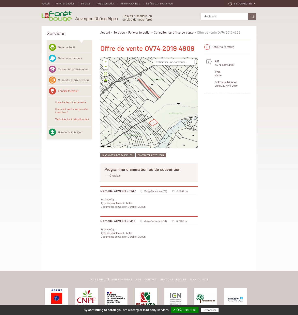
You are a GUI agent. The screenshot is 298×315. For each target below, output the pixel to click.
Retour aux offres (223, 47)
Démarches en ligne (70, 132)
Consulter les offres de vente (70, 102)
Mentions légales (173, 279)
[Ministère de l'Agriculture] (116, 299)
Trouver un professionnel (73, 69)
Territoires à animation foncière (72, 119)
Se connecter (243, 3)
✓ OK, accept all (184, 310)
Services (85, 3)
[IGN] (175, 299)
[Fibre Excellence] (205, 299)
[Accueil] (57, 16)
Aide (138, 279)
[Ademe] (56, 299)
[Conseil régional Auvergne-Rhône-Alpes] (235, 299)
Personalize (210, 310)
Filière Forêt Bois (130, 3)
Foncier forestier (68, 91)
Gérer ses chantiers (70, 58)
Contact (151, 279)
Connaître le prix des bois (73, 80)
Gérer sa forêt (66, 47)
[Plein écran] (106, 74)
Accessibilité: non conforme (111, 279)
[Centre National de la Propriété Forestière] (86, 299)
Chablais (115, 175)
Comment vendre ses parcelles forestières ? (71, 110)
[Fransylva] (146, 299)
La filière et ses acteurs (160, 3)
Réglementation (106, 3)
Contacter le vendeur (151, 155)
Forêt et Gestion (65, 3)
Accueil (46, 3)
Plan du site (199, 279)
